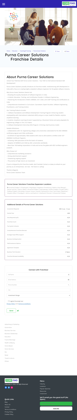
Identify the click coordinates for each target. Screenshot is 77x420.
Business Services (10, 330)
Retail (6, 355)
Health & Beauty (10, 343)
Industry (42, 384)
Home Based (8, 346)
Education (14, 51)
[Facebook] (6, 387)
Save (58, 51)
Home (8, 51)
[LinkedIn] (9, 387)
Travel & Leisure (9, 358)
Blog (6, 402)
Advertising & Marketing (12, 324)
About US (7, 404)
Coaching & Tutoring (25, 51)
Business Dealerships (11, 333)
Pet (6, 352)
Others (7, 361)
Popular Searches (45, 389)
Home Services (9, 349)
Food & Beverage (10, 340)
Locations (43, 386)
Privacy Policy (11, 304)
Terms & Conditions (24, 304)
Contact (7, 407)
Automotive (8, 327)
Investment (43, 393)
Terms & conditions (10, 409)
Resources (43, 391)
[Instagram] (12, 387)
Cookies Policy (9, 414)
